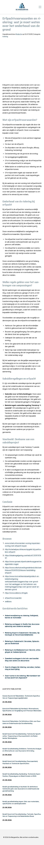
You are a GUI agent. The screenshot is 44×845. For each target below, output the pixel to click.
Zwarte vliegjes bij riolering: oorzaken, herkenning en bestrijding (23, 668)
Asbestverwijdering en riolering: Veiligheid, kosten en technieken (21, 616)
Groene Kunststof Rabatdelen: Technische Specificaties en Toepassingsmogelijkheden (21, 697)
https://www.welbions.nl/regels (16, 593)
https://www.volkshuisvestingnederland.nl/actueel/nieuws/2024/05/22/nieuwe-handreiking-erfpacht (23, 570)
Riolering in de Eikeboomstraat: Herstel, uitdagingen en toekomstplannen (23, 651)
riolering (5, 36)
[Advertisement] (22, 61)
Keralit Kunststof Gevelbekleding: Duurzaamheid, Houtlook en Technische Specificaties (20, 762)
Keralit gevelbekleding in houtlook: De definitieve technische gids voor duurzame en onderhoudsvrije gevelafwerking (20, 788)
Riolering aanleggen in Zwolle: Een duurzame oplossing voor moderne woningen (22, 625)
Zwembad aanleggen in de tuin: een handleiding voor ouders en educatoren (22, 659)
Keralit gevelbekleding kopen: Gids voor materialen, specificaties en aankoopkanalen (20, 802)
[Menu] (40, 7)
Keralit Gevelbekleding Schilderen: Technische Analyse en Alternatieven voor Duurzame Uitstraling (21, 749)
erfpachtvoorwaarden (13, 598)
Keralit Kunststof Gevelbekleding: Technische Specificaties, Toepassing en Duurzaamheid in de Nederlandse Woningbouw (21, 736)
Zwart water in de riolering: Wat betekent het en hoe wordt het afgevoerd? (22, 676)
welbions (8, 602)
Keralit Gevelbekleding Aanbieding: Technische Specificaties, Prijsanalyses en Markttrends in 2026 (21, 775)
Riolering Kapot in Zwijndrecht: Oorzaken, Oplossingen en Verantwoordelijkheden (22, 633)
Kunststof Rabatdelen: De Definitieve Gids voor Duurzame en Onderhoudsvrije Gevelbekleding (21, 722)
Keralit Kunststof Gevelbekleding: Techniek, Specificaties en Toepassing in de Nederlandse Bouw (21, 815)
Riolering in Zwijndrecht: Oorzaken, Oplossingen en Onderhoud (22, 642)
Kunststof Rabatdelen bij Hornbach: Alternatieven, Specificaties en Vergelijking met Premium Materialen (21, 709)
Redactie (19, 34)
